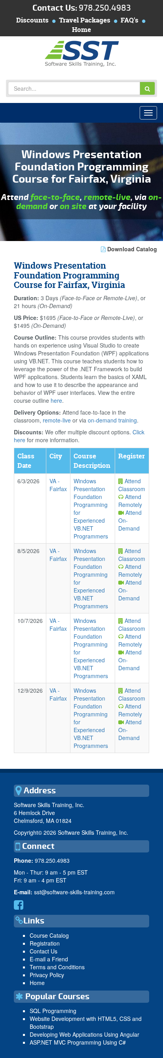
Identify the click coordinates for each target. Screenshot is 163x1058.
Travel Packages (84, 19)
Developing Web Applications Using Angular (84, 1034)
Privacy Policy (47, 975)
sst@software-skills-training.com (74, 892)
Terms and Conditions (57, 967)
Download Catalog (131, 249)
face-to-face (55, 197)
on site (73, 206)
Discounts (32, 19)
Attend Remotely (130, 500)
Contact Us (43, 951)
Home (81, 29)
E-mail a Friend (49, 959)
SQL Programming (53, 1011)
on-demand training (112, 420)
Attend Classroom (131, 485)
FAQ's (129, 19)
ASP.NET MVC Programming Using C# (78, 1042)
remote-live (107, 197)
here (56, 400)
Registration (45, 943)
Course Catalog (49, 935)
